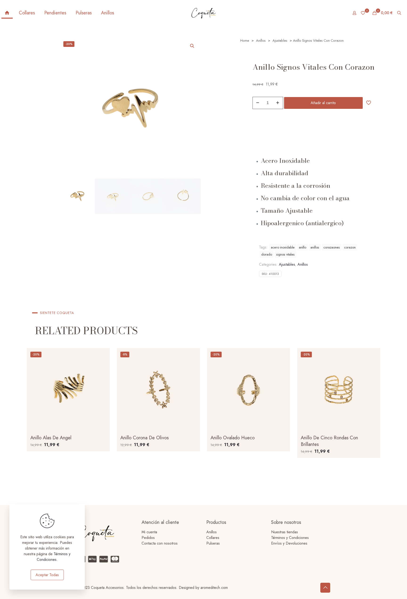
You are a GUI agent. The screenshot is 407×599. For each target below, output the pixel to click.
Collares (212, 537)
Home (244, 40)
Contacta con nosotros (160, 543)
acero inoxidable (283, 247)
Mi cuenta (149, 532)
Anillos (261, 40)
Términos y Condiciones (290, 537)
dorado (266, 254)
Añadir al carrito (323, 103)
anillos (314, 247)
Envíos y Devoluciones (289, 543)
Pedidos (148, 537)
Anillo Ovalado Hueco (233, 437)
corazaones (331, 247)
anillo (302, 247)
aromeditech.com (214, 587)
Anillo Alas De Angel (50, 437)
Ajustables (280, 40)
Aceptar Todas (47, 575)
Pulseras (213, 543)
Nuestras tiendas (284, 532)
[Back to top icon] (325, 588)
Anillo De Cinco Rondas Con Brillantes (329, 441)
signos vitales (285, 254)
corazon (350, 247)
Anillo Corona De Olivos (144, 437)
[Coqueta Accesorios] (203, 13)
